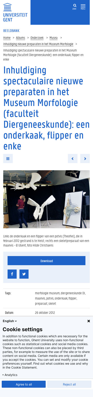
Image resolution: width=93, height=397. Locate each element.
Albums (20, 37)
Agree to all (24, 384)
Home (7, 37)
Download (46, 260)
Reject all (69, 384)
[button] (83, 6)
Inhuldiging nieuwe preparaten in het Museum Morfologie (38, 43)
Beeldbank (11, 30)
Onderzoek (36, 37)
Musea (54, 37)
